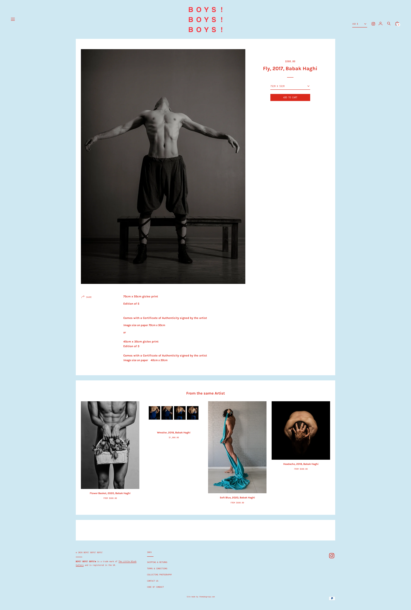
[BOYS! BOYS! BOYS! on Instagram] (373, 23)
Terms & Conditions (157, 568)
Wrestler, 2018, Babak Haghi (173, 432)
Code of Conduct (155, 587)
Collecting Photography (159, 574)
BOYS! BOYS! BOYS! (93, 552)
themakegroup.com (207, 597)
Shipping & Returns (157, 562)
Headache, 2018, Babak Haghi (301, 463)
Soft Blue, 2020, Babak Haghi (237, 497)
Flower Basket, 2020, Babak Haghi (110, 493)
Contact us (152, 581)
